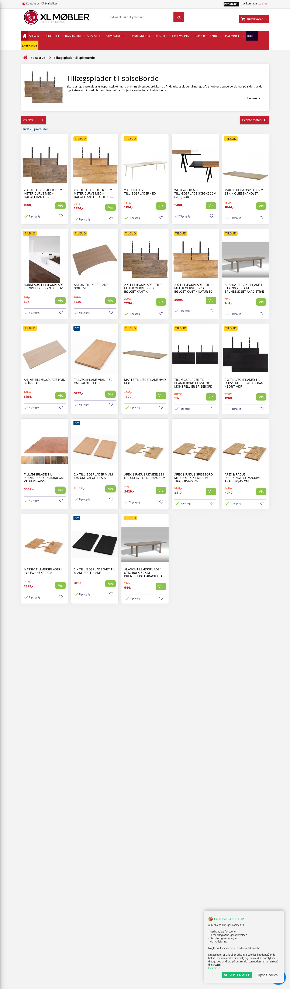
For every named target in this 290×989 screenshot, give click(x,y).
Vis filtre (28, 120)
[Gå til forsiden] (25, 57)
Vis (60, 205)
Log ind (263, 3)
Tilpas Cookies (267, 975)
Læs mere (214, 968)
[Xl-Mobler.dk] (60, 17)
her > (162, 90)
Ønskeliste (51, 3)
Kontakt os (33, 3)
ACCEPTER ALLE (237, 975)
